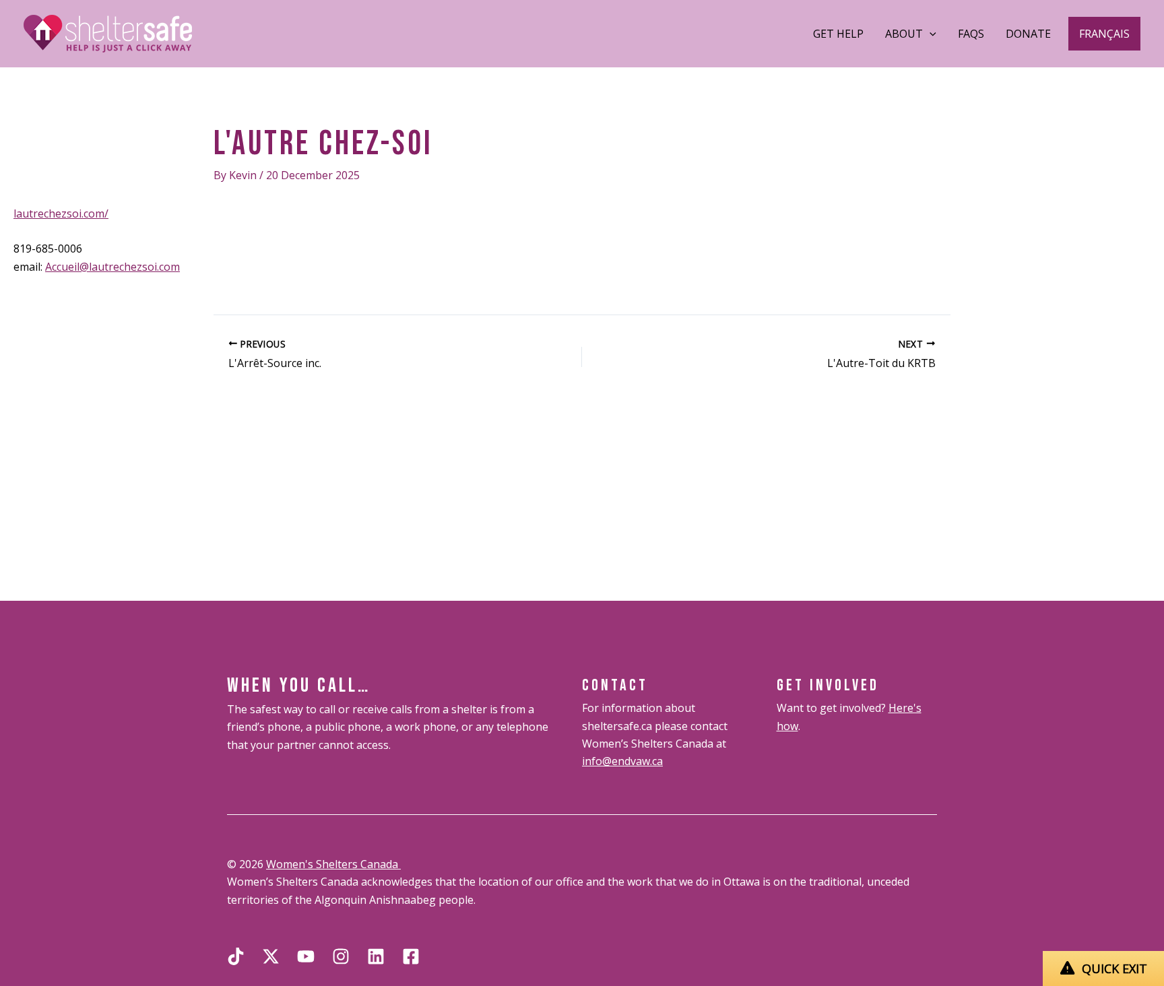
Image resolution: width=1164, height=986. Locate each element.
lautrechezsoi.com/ (60, 213)
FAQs (971, 33)
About (904, 33)
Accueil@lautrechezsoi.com (112, 266)
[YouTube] (306, 956)
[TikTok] (236, 956)
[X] (271, 956)
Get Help (838, 33)
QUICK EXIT (1114, 968)
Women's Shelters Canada (333, 864)
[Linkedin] (376, 956)
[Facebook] (411, 956)
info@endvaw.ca (622, 761)
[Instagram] (341, 956)
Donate (1028, 33)
